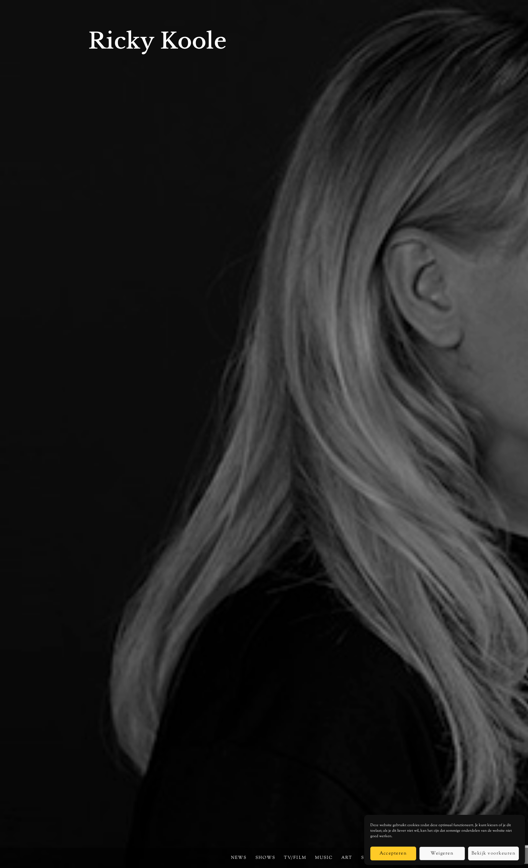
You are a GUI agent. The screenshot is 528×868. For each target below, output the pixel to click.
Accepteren (393, 853)
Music (324, 858)
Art (346, 858)
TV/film (295, 858)
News (239, 858)
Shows (265, 858)
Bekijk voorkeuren (493, 853)
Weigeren (442, 853)
